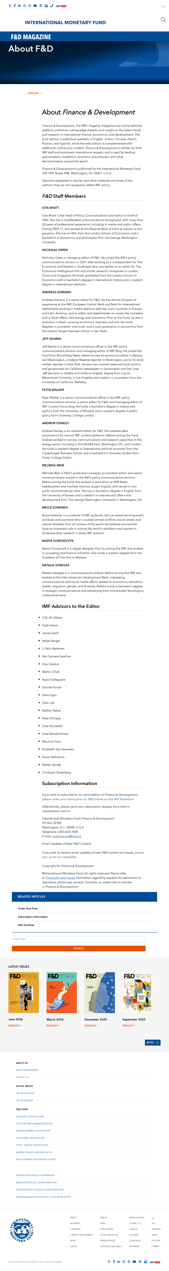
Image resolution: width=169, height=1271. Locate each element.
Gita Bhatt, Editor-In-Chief (30, 1116)
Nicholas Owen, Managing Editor (34, 1123)
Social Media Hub (109, 1235)
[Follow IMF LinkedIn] (19, 5)
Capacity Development (81, 1235)
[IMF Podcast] (40, 5)
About (73, 1217)
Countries (75, 1229)
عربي (153, 1217)
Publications (106, 1229)
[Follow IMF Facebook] (15, 5)
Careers (133, 1229)
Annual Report (107, 1240)
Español (156, 1246)
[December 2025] (99, 992)
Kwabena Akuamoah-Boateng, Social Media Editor (43, 1197)
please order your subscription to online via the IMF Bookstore (88, 799)
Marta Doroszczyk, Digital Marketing (36, 1182)
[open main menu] (163, 7)
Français (156, 1229)
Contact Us (22, 1077)
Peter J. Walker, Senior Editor (32, 1145)
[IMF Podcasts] (139, 1261)
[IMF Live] (61, 5)
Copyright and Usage (111, 1246)
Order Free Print (27, 908)
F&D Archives (26, 925)
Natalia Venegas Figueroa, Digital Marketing (40, 1190)
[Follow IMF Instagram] (24, 5)
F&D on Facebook (25, 1093)
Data (102, 1223)
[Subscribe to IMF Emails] (46, 5)
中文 (153, 1223)
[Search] (163, 19)
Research (75, 1223)
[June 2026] (23, 992)
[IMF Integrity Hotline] (51, 5)
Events (73, 1246)
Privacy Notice (136, 1217)
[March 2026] (62, 992)
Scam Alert (135, 1240)
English (33, 93)
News (73, 1240)
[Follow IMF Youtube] (35, 5)
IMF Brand (134, 1246)
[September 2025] (137, 992)
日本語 (154, 1235)
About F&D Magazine (27, 1070)
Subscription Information (33, 917)
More (150, 1043)
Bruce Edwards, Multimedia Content (36, 1159)
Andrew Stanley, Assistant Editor (34, 1152)
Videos (103, 1217)
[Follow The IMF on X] (9, 5)
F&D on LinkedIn (24, 1100)
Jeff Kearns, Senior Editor (30, 1138)
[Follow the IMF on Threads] (29, 5)
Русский (156, 1240)
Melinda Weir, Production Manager (35, 1175)
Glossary (134, 1235)
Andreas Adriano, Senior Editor (33, 1131)
